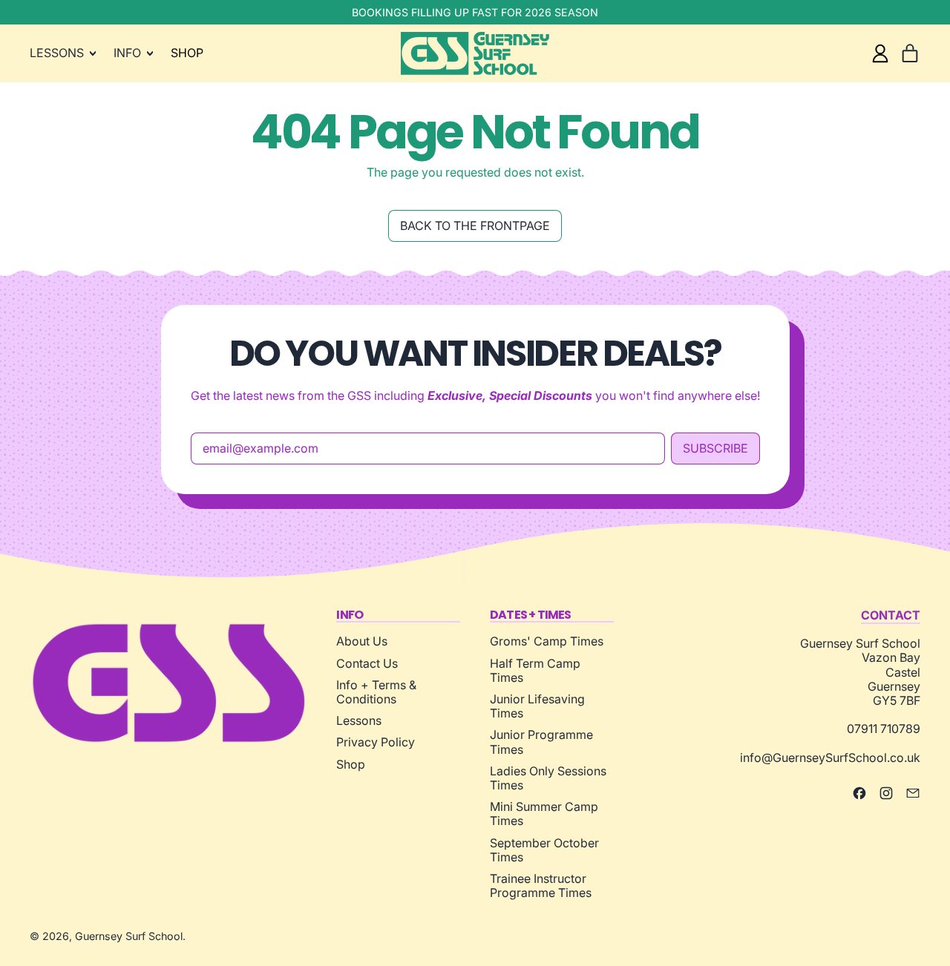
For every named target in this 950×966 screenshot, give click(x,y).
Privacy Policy (375, 742)
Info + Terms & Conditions (376, 691)
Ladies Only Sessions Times (548, 777)
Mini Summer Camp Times (544, 813)
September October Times (544, 849)
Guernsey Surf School (129, 936)
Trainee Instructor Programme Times (541, 885)
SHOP (187, 53)
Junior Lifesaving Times (537, 705)
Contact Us (367, 663)
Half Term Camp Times (535, 670)
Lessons (358, 720)
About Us (361, 641)
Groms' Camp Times (546, 641)
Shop (350, 764)
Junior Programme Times (541, 741)
